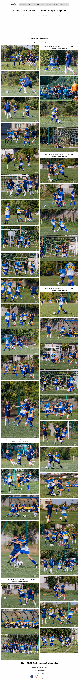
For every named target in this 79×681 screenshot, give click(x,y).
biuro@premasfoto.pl (39, 670)
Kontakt (56, 4)
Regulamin (61, 4)
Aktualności (29, 4)
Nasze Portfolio (41, 4)
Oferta (34, 4)
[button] (20, 57)
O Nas (67, 4)
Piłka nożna (49, 4)
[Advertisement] (39, 26)
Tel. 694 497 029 (39, 673)
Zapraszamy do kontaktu (39, 667)
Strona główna (23, 4)
